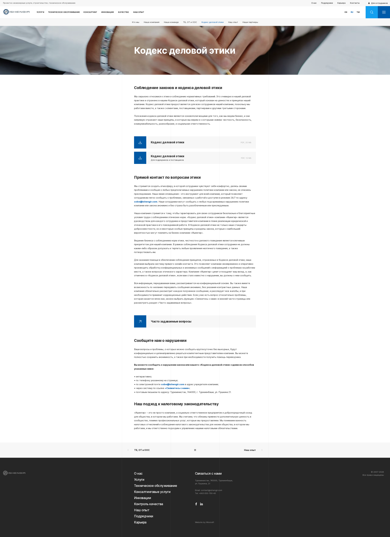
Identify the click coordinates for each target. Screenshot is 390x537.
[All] (195, 450)
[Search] (372, 12)
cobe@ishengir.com (145, 201)
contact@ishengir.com (211, 490)
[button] (384, 12)
